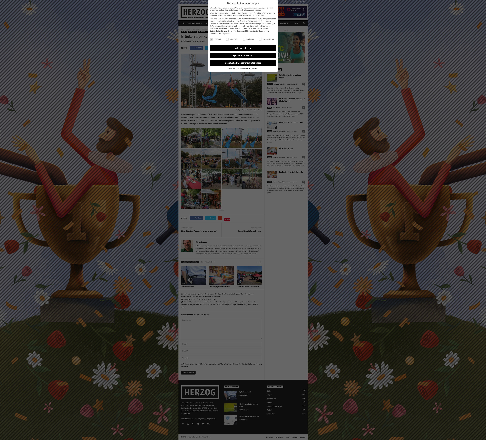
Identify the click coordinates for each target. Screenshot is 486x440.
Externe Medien (268, 39)
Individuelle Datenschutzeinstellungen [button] (243, 63)
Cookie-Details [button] (232, 68)
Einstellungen (264, 31)
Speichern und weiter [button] (243, 55)
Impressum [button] (255, 68)
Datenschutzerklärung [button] (244, 68)
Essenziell (217, 39)
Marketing (250, 39)
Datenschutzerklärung (218, 31)
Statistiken (234, 39)
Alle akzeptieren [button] (243, 48)
